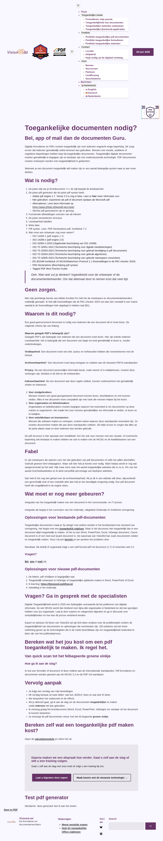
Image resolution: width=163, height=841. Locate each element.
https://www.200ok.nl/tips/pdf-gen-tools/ (53, 207)
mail (40, 561)
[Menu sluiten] (78, 6)
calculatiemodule (45, 739)
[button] (143, 52)
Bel (27, 561)
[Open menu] (72, 52)
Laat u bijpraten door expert (52, 777)
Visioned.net (26, 818)
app (32, 561)
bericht (69, 539)
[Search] (150, 826)
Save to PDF (11, 809)
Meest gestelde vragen (74, 824)
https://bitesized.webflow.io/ (57, 584)
